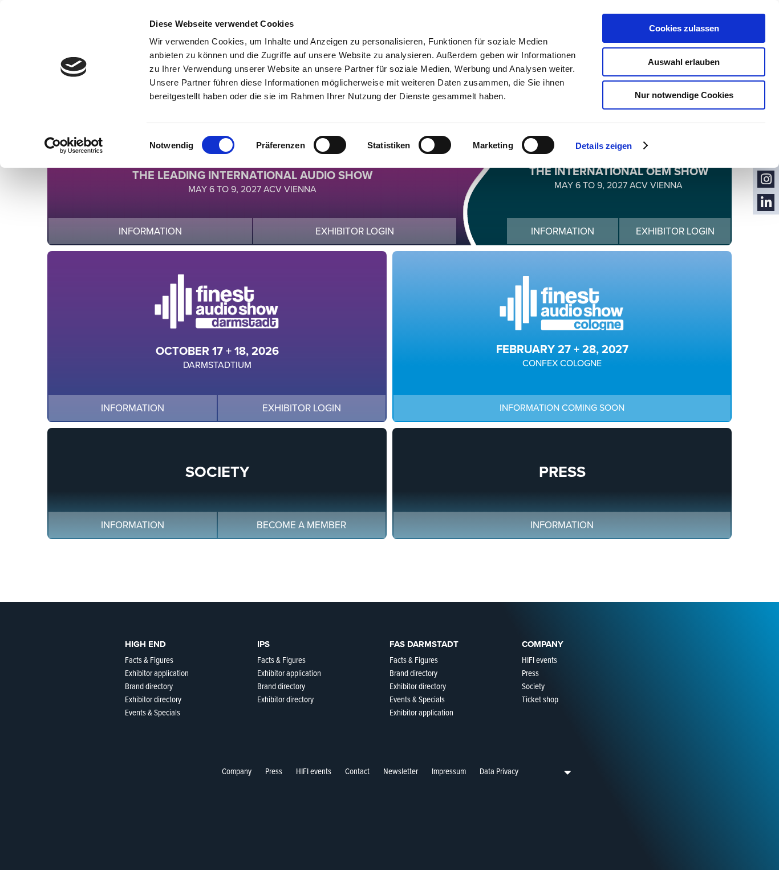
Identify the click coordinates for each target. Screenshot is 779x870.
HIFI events (313, 771)
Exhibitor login (354, 231)
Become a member (301, 525)
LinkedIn (766, 203)
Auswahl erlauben (684, 62)
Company (236, 771)
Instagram (766, 179)
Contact (357, 771)
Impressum (449, 771)
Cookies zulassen (684, 28)
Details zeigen (603, 146)
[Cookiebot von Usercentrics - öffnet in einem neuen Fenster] (74, 145)
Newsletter (400, 771)
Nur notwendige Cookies (684, 95)
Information (150, 231)
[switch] (330, 145)
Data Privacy (499, 771)
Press (273, 771)
